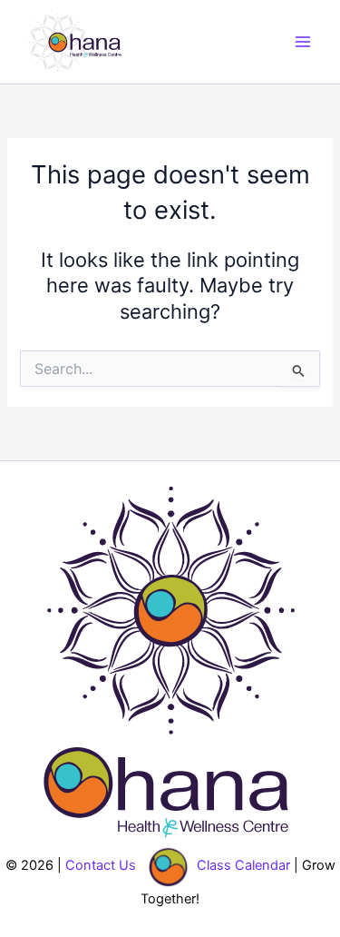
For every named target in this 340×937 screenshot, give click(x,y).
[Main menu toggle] (303, 42)
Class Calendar (243, 865)
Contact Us (100, 865)
